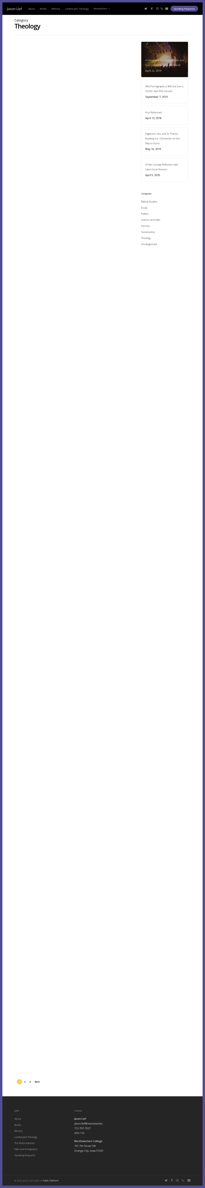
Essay (25, 894)
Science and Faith (31, 183)
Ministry (18, 1130)
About (17, 1118)
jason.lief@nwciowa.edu (88, 1123)
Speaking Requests (24, 1155)
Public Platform (51, 1180)
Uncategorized (41, 81)
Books (17, 1124)
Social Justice (38, 391)
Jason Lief (14, 8)
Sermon (145, 225)
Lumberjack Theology (25, 1137)
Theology (26, 81)
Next (37, 1081)
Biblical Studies (30, 499)
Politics (25, 391)
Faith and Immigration (26, 1149)
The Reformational (24, 1143)
